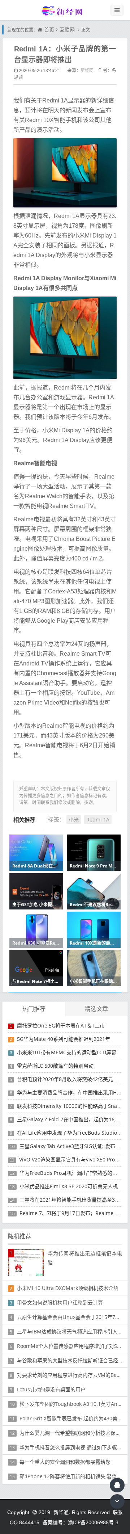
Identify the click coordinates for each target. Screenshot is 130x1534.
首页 (49, 29)
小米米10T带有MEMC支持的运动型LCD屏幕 (66, 1052)
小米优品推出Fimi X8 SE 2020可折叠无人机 (69, 1186)
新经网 (87, 70)
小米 (74, 819)
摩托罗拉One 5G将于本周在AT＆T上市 (61, 1025)
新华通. (61, 1512)
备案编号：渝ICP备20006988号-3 (80, 1522)
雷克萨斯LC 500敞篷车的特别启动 (55, 1065)
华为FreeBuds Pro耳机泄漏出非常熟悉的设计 (71, 1172)
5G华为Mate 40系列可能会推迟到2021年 (63, 1038)
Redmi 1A (97, 819)
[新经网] (65, 10)
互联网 (67, 29)
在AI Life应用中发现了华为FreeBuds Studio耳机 (72, 1132)
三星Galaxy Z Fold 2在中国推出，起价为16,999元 (73, 1119)
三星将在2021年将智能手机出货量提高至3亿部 (72, 1199)
